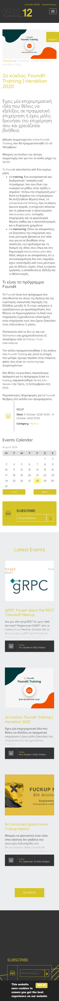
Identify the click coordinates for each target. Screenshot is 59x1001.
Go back (29, 892)
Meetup (34, 423)
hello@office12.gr (49, 4)
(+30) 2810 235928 (31, 4)
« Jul (14, 491)
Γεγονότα (8, 60)
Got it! (41, 985)
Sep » (45, 491)
